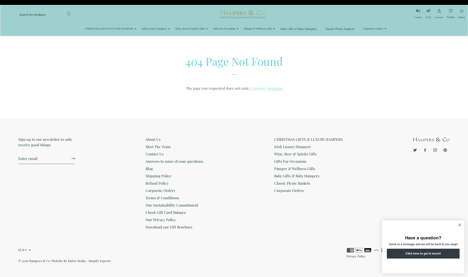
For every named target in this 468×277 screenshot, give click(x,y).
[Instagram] (435, 149)
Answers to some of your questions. (175, 161)
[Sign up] (73, 158)
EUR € (22, 250)
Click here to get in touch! (423, 253)
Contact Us (155, 153)
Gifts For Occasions (224, 28)
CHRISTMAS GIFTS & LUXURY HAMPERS (109, 28)
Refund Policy (157, 183)
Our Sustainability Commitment (172, 205)
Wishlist (451, 17)
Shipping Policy (158, 175)
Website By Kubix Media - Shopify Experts (81, 261)
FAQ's (428, 17)
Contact (418, 17)
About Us (153, 139)
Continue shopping (266, 88)
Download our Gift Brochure (169, 226)
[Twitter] (415, 149)
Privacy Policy (356, 256)
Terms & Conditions (162, 197)
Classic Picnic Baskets (339, 29)
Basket (461, 13)
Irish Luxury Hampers (154, 28)
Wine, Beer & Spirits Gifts (190, 28)
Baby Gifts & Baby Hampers (298, 29)
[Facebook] (425, 149)
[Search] (69, 14)
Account (439, 17)
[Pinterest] (445, 149)
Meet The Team (158, 146)
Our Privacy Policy (161, 219)
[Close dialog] (459, 225)
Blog (149, 168)
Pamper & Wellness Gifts (258, 28)
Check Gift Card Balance (166, 212)
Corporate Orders (373, 28)
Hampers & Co (39, 261)
